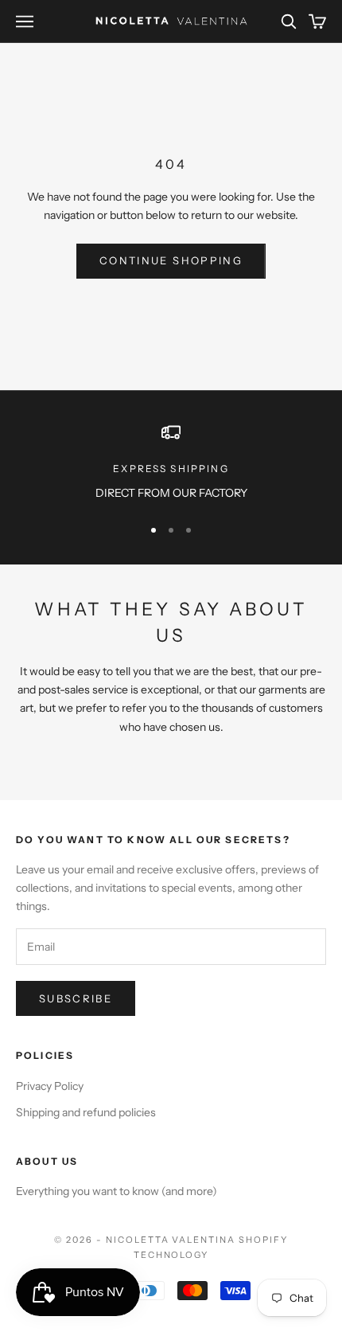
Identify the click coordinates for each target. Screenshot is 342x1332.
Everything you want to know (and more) (116, 1191)
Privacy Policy (50, 1086)
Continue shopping (171, 260)
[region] (171, 462)
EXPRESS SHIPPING (171, 469)
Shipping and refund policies (86, 1112)
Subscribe (75, 998)
